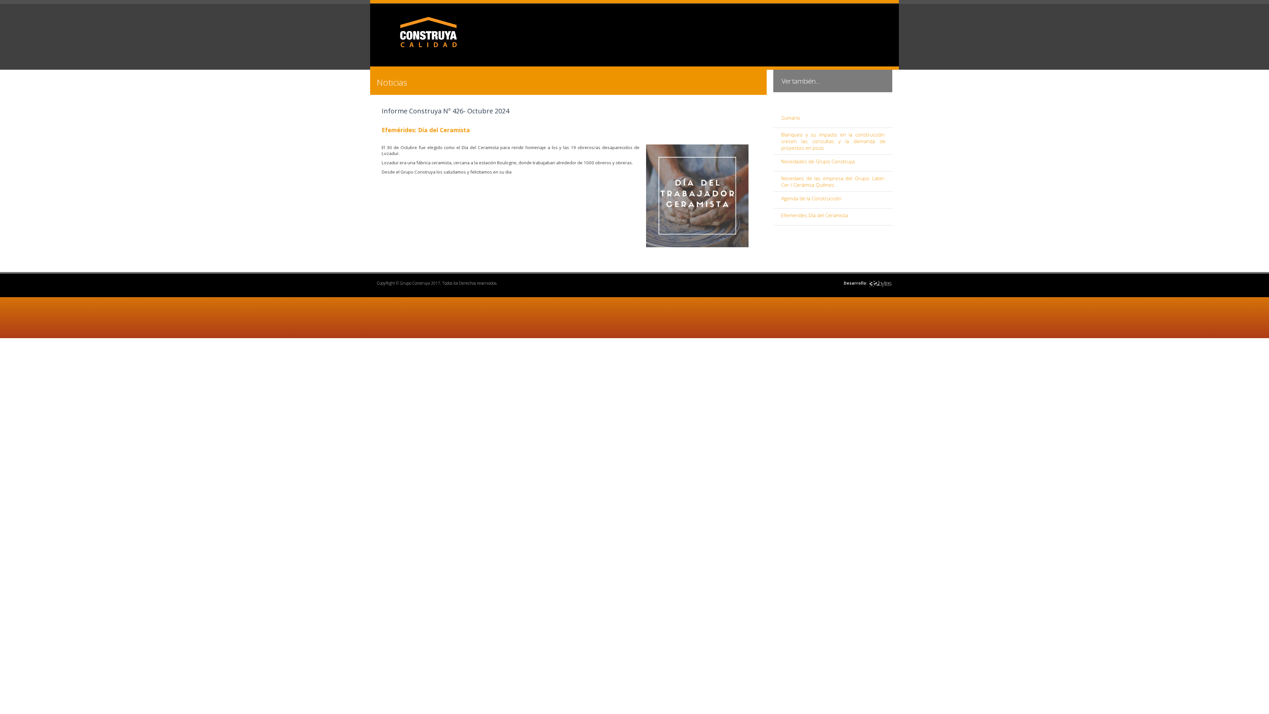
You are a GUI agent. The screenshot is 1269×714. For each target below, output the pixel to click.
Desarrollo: (855, 283)
